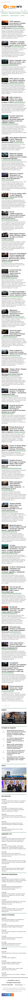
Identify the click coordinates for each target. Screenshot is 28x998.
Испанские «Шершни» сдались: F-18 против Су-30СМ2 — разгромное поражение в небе (14, 391)
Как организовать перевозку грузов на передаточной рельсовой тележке (12, 963)
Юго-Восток (4, 13)
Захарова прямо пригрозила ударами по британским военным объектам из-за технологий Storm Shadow (12, 888)
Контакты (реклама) (7, 984)
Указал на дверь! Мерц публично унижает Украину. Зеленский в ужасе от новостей (14, 448)
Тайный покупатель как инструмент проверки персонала (13, 975)
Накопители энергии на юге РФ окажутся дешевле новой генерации (12, 938)
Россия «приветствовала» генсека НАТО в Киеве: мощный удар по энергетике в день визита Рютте (13, 215)
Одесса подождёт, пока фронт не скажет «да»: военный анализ (17, 62)
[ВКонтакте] (6, 994)
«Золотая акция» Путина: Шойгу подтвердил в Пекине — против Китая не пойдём (13, 333)
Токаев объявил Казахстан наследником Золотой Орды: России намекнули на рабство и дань (14, 817)
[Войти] (24, 10)
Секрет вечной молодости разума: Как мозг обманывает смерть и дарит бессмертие (13, 926)
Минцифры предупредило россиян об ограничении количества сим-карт (11, 944)
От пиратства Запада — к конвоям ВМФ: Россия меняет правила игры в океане (14, 294)
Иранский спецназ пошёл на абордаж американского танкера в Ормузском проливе (14, 156)
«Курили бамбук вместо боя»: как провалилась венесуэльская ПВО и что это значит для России (12, 507)
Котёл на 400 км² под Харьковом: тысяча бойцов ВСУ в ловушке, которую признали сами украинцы (16, 752)
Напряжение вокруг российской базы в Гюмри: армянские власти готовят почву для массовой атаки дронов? (14, 862)
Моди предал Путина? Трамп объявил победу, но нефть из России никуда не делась (14, 236)
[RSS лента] (12, 994)
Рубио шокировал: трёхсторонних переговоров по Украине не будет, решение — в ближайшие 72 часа (13, 485)
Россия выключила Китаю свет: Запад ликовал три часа (16, 687)
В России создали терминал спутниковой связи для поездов (14, 932)
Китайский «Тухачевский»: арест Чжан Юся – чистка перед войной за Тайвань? (13, 609)
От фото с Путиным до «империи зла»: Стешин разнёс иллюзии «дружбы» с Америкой (13, 569)
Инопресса (25, 13)
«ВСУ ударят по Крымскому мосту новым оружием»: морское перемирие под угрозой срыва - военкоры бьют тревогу (13, 810)
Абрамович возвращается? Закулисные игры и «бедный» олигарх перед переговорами (12, 313)
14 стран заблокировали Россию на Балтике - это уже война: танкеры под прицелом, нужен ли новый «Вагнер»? (14, 548)
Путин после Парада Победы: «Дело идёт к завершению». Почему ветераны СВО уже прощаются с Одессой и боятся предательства (14, 847)
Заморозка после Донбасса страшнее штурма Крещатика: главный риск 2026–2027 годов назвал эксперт (13, 895)
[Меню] (2, 10)
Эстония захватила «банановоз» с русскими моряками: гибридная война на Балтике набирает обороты (13, 119)
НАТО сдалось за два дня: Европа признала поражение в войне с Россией (13, 81)
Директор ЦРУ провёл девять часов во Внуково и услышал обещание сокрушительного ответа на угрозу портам (15, 746)
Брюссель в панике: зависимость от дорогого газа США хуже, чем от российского (12, 176)
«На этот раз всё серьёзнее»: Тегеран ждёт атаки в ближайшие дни (13, 589)
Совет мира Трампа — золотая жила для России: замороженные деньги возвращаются (14, 645)
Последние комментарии (14, 982)
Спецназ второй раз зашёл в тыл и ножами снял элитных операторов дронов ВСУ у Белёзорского (13, 910)
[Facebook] (3, 994)
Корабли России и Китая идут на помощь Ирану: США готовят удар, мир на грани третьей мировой (14, 463)
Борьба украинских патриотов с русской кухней (14, 953)
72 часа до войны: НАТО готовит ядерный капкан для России (17, 195)
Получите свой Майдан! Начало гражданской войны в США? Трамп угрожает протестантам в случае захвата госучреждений (14, 257)
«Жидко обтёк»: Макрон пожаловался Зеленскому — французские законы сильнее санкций (14, 372)
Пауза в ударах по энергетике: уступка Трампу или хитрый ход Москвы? (14, 353)
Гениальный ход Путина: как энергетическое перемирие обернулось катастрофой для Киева (11, 273)
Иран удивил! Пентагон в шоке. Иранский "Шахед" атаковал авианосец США (14, 140)
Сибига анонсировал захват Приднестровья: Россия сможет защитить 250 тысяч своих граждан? (13, 869)
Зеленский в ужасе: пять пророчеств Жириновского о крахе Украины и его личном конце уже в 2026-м (13, 855)
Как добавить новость (13, 980)
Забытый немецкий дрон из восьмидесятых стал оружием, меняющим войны (13, 920)
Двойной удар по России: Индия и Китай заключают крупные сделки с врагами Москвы (14, 527)
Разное (22, 15)
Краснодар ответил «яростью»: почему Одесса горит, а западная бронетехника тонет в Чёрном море (16, 759)
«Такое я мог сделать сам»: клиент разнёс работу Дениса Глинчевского (12, 969)
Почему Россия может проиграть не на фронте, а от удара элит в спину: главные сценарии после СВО (14, 802)
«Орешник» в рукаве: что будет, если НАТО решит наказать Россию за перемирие (14, 44)
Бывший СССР (5, 15)
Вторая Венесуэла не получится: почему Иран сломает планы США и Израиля (13, 429)
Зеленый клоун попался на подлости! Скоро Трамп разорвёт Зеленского (13, 629)
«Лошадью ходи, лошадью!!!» (9, 957)
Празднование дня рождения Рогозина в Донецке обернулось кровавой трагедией (12, 823)
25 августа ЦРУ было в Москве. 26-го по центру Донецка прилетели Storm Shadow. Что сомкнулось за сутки (14, 903)
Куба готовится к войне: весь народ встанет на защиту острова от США (12, 99)
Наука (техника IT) (14, 15)
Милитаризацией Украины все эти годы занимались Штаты (12, 829)
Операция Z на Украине (15, 13)
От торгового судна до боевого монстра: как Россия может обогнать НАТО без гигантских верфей (15, 740)
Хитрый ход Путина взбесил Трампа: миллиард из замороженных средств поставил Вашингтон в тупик (13, 408)
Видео (4, 710)
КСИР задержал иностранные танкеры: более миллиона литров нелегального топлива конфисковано (14, 25)
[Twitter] (9, 994)
